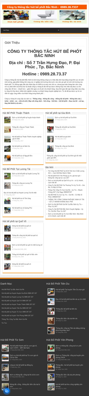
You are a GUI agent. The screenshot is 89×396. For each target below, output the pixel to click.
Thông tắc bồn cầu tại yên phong (68, 375)
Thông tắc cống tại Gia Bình (64, 146)
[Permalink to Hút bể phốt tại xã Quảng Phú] (7, 210)
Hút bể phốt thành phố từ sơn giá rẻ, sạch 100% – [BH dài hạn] (23, 347)
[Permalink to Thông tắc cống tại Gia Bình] (50, 148)
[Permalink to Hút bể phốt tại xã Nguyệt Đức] (7, 158)
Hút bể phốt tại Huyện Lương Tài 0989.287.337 (17, 297)
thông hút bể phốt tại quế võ (21, 226)
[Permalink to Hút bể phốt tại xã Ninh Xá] (7, 148)
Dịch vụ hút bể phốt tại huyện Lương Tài (25, 174)
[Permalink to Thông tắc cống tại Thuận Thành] (7, 129)
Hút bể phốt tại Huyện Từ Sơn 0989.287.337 (17, 312)
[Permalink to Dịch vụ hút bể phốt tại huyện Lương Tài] (7, 176)
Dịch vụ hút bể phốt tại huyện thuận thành (26, 117)
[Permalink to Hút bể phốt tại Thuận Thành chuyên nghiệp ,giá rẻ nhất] (7, 139)
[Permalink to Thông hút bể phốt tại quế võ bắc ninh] (7, 257)
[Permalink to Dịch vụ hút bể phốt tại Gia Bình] (50, 120)
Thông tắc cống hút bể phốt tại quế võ (25, 235)
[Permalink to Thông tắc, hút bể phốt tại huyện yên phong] (51, 367)
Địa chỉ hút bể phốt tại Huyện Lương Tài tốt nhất (20, 193)
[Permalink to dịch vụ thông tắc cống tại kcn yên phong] (51, 348)
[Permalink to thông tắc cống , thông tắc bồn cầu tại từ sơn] (5, 387)
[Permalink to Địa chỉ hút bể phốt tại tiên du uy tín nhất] (51, 301)
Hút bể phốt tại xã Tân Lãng (21, 198)
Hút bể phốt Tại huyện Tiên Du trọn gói (70, 289)
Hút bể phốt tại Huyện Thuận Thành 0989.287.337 (18, 304)
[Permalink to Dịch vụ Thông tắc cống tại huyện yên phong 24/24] (51, 358)
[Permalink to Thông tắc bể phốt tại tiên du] (51, 311)
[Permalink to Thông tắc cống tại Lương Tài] (7, 185)
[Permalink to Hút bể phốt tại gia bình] (50, 139)
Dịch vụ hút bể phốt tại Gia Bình (65, 117)
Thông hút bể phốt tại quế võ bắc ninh (24, 254)
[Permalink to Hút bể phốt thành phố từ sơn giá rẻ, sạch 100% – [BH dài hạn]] (5, 348)
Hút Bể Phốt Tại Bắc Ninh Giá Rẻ (13, 289)
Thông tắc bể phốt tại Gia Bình (65, 127)
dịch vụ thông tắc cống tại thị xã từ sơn (24, 375)
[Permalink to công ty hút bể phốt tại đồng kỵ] (5, 367)
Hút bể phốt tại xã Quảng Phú (22, 208)
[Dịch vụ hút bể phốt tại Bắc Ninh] (44, 22)
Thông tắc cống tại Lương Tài (22, 183)
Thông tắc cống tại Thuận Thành (23, 127)
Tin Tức (4, 323)
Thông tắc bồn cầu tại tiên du (66, 318)
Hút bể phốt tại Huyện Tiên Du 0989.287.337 (16, 308)
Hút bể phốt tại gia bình (63, 137)
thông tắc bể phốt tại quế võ (21, 264)
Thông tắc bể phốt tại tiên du (66, 309)
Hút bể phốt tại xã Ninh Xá (21, 146)
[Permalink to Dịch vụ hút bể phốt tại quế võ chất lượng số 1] (7, 247)
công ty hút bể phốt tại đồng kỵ (21, 365)
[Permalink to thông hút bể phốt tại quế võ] (7, 228)
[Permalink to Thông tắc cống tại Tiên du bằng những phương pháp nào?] (51, 330)
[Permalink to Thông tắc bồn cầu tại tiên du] (51, 321)
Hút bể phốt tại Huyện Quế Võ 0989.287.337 (16, 301)
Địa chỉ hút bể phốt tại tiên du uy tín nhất (71, 299)
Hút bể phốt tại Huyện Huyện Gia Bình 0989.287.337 (19, 293)
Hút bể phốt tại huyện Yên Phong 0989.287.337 (17, 315)
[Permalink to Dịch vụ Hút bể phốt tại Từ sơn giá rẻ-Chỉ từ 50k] (5, 358)
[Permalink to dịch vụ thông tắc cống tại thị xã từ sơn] (5, 377)
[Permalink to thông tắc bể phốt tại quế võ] (7, 266)
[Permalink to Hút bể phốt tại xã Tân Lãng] (7, 201)
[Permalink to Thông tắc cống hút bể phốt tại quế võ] (7, 238)
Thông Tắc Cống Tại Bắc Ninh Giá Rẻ (14, 319)
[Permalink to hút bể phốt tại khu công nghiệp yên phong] (51, 387)
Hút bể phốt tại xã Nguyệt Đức (22, 156)
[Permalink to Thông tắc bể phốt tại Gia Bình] (50, 129)
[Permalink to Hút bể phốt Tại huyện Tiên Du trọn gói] (51, 292)
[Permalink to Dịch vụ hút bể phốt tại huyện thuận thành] (7, 120)
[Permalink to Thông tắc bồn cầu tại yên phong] (51, 377)
